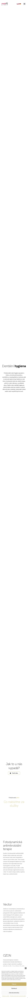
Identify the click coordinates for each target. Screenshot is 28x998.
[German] (20, 4)
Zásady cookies (5, 996)
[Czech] (17, 4)
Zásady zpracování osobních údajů (18, 996)
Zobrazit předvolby (14, 993)
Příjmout (14, 984)
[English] (19, 4)
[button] (25, 968)
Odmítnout (14, 988)
